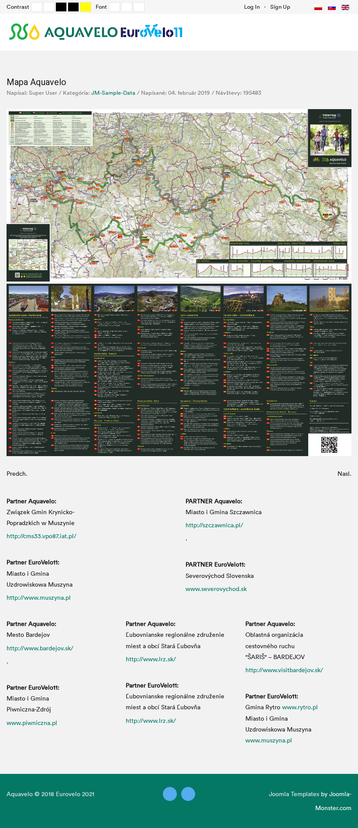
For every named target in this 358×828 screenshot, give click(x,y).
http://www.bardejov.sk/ (40, 648)
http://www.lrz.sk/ (151, 659)
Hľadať (299, 6)
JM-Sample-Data (113, 92)
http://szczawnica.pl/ (214, 525)
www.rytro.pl (300, 707)
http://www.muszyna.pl (39, 597)
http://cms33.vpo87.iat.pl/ (41, 536)
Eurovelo (69, 794)
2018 (47, 794)
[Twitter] (170, 794)
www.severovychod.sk (216, 588)
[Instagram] (188, 794)
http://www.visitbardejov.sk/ (284, 670)
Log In (252, 6)
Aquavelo (20, 794)
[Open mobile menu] (342, 32)
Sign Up (280, 6)
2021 (88, 794)
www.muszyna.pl (268, 740)
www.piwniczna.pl (32, 722)
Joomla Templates (294, 794)
